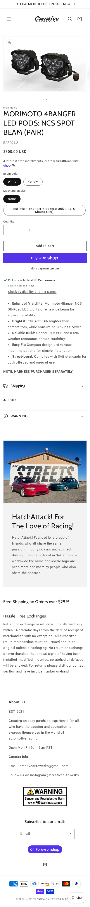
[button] (9, 19)
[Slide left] (35, 99)
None (12, 199)
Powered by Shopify (62, 899)
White (12, 181)
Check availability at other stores (32, 291)
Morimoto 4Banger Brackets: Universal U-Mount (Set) (44, 210)
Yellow (33, 181)
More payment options (45, 268)
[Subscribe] (69, 834)
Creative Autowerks (38, 899)
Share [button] (12, 400)
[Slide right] (54, 99)
